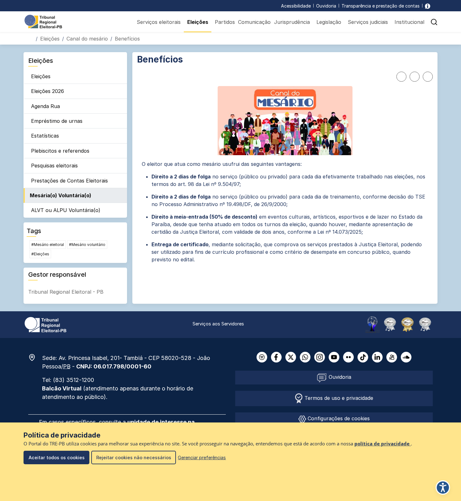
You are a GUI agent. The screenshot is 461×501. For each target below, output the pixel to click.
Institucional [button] (409, 22)
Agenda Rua (45, 106)
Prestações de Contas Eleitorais (69, 180)
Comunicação (254, 22)
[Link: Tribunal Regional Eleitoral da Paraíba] (45, 324)
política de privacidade (382, 444)
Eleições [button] (197, 22)
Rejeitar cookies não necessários (133, 457)
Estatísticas (45, 136)
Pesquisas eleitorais (54, 165)
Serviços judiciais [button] (368, 22)
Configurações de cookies (338, 418)
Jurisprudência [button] (292, 22)
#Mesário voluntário (87, 244)
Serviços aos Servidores (218, 323)
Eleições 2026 (47, 91)
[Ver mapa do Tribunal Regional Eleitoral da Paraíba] (35, 357)
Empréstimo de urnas (56, 121)
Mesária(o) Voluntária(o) (60, 195)
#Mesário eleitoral (47, 244)
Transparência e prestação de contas (381, 5)
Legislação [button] (328, 22)
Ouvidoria (326, 5)
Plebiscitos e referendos (60, 151)
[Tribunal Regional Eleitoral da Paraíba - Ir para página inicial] (43, 21)
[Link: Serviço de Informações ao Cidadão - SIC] (427, 5)
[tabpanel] (285, 211)
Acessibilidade (296, 5)
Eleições (50, 38)
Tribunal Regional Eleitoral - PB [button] (65, 292)
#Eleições (40, 254)
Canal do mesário (87, 38)
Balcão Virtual (62, 388)
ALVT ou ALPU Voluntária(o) (65, 210)
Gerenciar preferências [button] (202, 457)
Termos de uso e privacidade (338, 398)
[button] (434, 22)
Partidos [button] (225, 22)
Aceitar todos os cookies (57, 457)
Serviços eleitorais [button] (159, 22)
